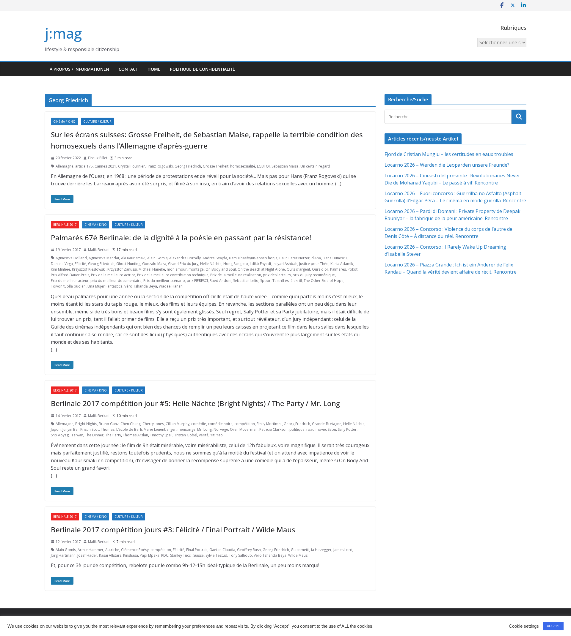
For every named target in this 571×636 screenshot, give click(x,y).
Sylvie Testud (216, 555)
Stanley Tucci (181, 555)
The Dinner (94, 435)
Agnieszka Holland (71, 258)
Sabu (332, 429)
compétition (244, 423)
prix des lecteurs (277, 274)
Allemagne (64, 166)
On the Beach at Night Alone (261, 269)
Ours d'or (320, 269)
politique (297, 429)
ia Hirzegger (321, 549)
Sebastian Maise (285, 166)
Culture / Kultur (97, 121)
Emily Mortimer (269, 423)
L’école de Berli (129, 429)
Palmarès (338, 269)
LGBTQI (263, 166)
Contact (128, 69)
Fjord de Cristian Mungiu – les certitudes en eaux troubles (449, 154)
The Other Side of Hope (323, 280)
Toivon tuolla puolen (68, 286)
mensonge (186, 429)
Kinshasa (130, 555)
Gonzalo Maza (154, 263)
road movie (316, 429)
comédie (198, 423)
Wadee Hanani (171, 286)
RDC (164, 555)
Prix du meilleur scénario (164, 280)
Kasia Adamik (341, 263)
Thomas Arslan (135, 435)
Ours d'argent (298, 269)
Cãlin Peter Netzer (294, 258)
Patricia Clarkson (273, 429)
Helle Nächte (211, 263)
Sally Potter (347, 429)
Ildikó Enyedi (260, 263)
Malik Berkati (98, 249)
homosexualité (242, 166)
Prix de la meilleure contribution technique (172, 274)
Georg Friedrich (188, 166)
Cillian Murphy (177, 423)
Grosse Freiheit (215, 166)
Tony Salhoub (240, 555)
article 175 (84, 166)
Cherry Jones (153, 423)
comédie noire (220, 423)
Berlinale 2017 (65, 224)
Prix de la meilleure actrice (113, 274)
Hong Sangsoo (235, 263)
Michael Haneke (152, 269)
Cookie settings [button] (524, 626)
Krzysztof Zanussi (122, 269)
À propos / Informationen (79, 69)
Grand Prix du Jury (183, 263)
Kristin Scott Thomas (97, 429)
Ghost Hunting (128, 263)
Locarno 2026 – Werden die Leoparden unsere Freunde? (447, 165)
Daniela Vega (62, 263)
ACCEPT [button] (553, 626)
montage (196, 269)
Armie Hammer (90, 549)
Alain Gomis (157, 258)
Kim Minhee (60, 269)
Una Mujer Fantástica (105, 286)
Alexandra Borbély (185, 258)
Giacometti (300, 549)
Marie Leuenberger (160, 429)
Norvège (221, 429)
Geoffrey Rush (249, 549)
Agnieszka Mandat (104, 258)
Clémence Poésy (135, 549)
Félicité (80, 263)
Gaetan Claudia (222, 549)
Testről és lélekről (287, 280)
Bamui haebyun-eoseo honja (253, 258)
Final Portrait (197, 549)
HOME (154, 69)
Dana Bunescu (335, 258)
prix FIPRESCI (197, 280)
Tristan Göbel (185, 435)
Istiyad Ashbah (285, 263)
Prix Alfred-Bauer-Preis (70, 274)
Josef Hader (87, 555)
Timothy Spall (161, 435)
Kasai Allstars (110, 555)
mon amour (177, 269)
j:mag (63, 33)
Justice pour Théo (314, 263)
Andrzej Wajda (215, 258)
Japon (56, 429)
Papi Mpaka (149, 555)
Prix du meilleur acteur (70, 280)
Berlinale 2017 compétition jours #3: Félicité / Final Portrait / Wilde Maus (173, 529)
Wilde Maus (298, 555)
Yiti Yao (216, 435)
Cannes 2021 (105, 166)
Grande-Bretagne (326, 423)
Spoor (265, 280)
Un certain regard (315, 166)
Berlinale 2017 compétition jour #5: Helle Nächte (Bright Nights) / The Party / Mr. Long (195, 403)
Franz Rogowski (160, 166)
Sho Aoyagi (60, 435)
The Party (113, 435)
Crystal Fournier (131, 166)
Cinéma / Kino (64, 121)
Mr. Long (204, 429)
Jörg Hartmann (63, 555)
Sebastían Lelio (245, 280)
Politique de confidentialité (202, 69)
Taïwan (77, 435)
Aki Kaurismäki (133, 258)
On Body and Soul (221, 269)
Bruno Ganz (109, 423)
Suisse (198, 555)
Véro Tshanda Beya (140, 286)
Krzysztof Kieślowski (89, 269)
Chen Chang (130, 423)
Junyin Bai (70, 429)
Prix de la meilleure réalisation (235, 274)
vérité (203, 435)
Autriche (112, 549)
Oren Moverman (244, 429)
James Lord (342, 549)
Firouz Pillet (97, 157)
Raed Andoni (220, 280)
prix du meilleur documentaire (116, 280)
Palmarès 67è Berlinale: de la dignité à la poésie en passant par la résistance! (181, 237)
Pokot (352, 269)
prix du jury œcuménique (314, 274)
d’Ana (316, 258)
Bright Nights (86, 423)
